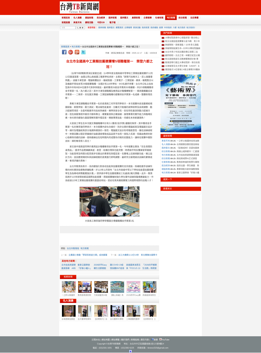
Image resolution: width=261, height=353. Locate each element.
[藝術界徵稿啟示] (180, 131)
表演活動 (137, 27)
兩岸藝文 (124, 17)
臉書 (156, 339)
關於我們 (125, 339)
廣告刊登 (145, 339)
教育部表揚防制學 (84, 296)
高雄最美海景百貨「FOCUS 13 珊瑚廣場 (133, 268)
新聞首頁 (66, 17)
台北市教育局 (73, 248)
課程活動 (89, 22)
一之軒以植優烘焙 (68, 296)
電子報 (112, 22)
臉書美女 (167, 188)
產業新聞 (136, 17)
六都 (175, 27)
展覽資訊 (119, 27)
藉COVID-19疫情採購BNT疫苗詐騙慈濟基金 (117, 268)
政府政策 (145, 27)
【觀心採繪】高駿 (116, 296)
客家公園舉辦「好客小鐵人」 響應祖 (85, 268)
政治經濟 (101, 17)
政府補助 (154, 27)
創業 (161, 27)
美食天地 (77, 22)
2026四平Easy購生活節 (133, 296)
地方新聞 (171, 17)
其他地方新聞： (69, 261)
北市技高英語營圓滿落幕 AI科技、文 (68, 268)
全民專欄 (194, 17)
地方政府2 (190, 27)
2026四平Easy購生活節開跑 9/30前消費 (101, 268)
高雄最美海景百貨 (149, 296)
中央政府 (168, 27)
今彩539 (101, 22)
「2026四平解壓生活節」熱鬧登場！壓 (149, 268)
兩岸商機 (102, 27)
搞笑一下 (167, 179)
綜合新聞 (183, 17)
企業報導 (148, 17)
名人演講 (77, 17)
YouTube (165, 339)
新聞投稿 (135, 339)
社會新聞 (159, 17)
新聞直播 (66, 22)
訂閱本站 (96, 339)
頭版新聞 (89, 17)
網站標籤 (115, 339)
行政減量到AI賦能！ (100, 296)
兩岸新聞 (112, 17)
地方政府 (181, 27)
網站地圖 (106, 339)
